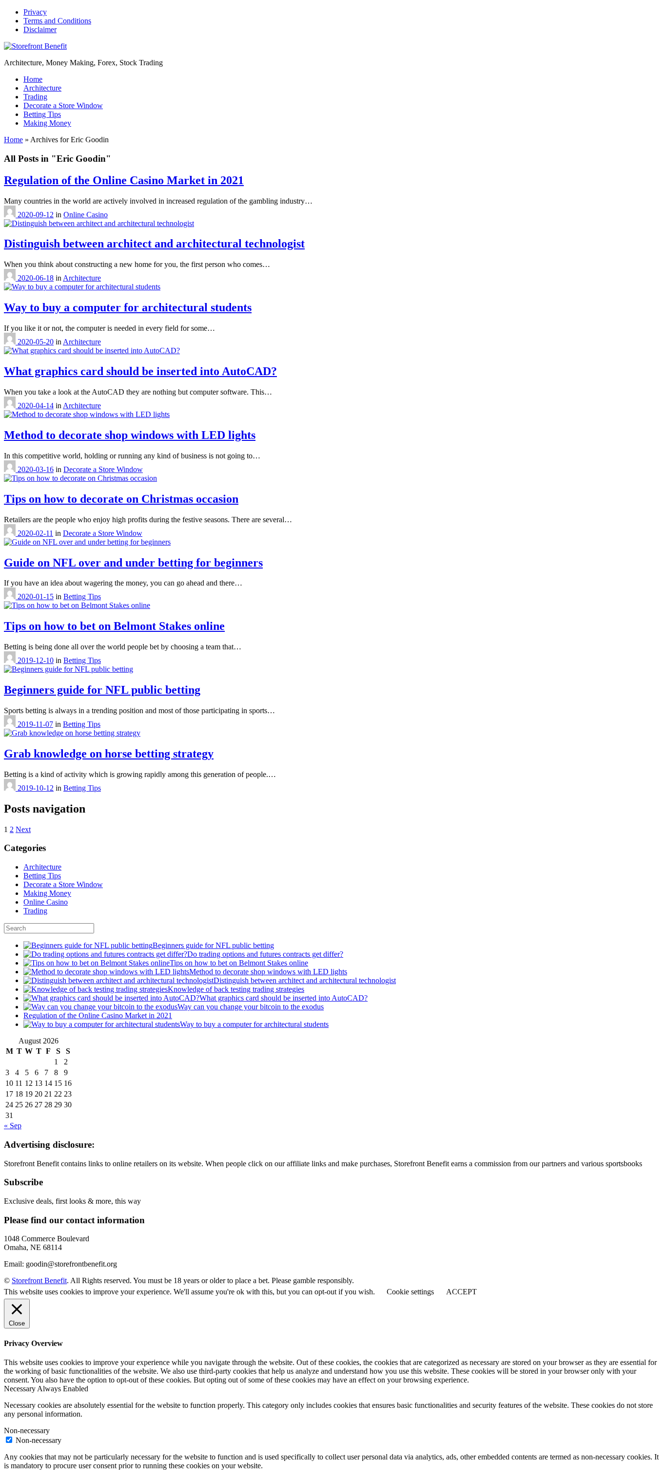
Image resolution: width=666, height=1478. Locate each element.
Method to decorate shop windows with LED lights (129, 435)
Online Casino (85, 214)
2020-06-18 (36, 278)
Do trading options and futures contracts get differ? (265, 954)
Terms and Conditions (57, 21)
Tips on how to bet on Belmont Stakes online (114, 626)
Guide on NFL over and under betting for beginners (133, 562)
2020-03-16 (36, 469)
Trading (35, 97)
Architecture (42, 88)
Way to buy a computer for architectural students (128, 307)
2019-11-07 (35, 724)
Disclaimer (40, 29)
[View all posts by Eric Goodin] (11, 214)
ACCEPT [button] (461, 1292)
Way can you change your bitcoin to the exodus (250, 1007)
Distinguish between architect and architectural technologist (154, 243)
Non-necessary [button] (27, 1430)
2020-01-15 (36, 596)
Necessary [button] (20, 1388)
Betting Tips (42, 114)
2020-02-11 (35, 533)
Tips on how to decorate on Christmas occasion (121, 499)
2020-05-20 (36, 342)
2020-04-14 (36, 405)
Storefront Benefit (39, 1280)
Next (23, 829)
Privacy (35, 12)
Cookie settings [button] (410, 1292)
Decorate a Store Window (63, 105)
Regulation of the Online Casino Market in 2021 (124, 180)
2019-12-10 (36, 660)
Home (32, 79)
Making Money (47, 123)
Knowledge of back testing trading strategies (236, 989)
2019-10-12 (36, 788)
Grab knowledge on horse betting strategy (109, 753)
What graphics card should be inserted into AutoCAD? (140, 371)
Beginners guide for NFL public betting (102, 689)
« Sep (12, 1125)
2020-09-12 (36, 214)
